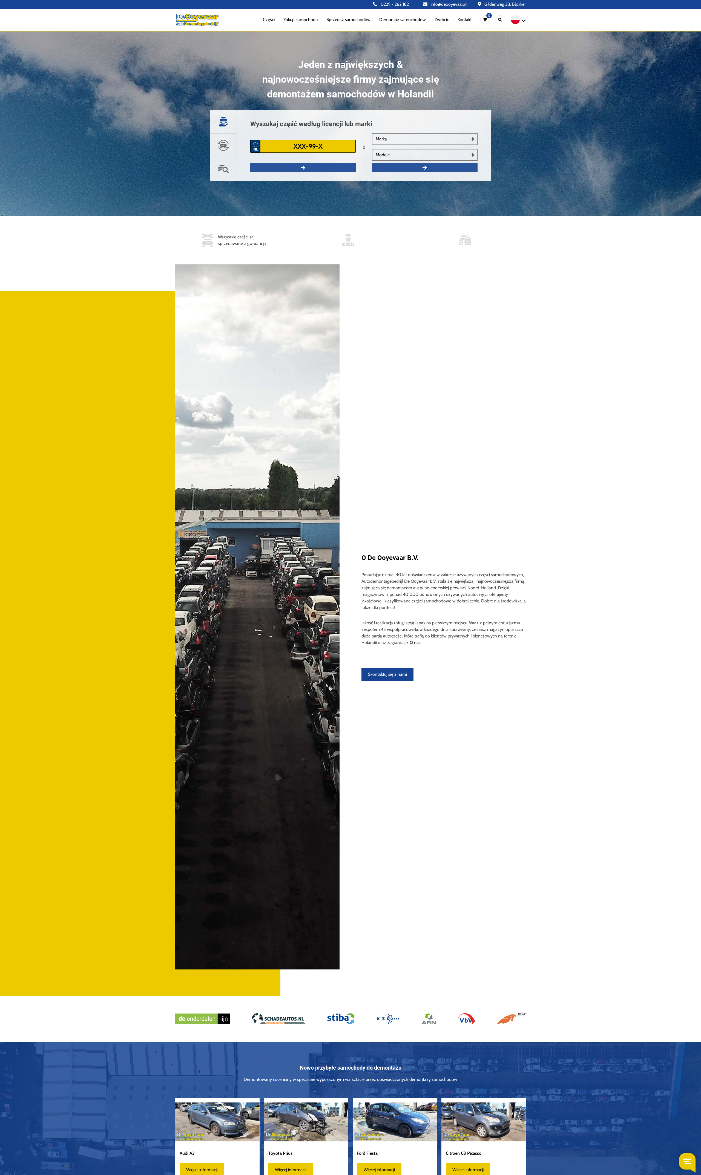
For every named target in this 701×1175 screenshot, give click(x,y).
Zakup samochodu (300, 19)
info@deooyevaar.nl (448, 4)
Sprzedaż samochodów (348, 19)
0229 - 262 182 (394, 4)
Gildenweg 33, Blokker (504, 4)
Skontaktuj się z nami (387, 674)
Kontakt (465, 19)
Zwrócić (442, 19)
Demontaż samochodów (402, 19)
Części (269, 19)
